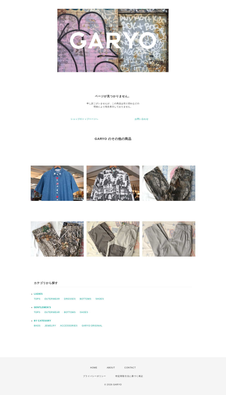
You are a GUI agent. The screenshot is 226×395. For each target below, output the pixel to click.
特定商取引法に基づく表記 (129, 376)
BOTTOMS (85, 299)
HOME (93, 367)
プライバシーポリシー (94, 376)
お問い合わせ (141, 119)
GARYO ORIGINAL (92, 325)
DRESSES (70, 299)
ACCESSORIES (69, 325)
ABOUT (111, 367)
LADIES (38, 294)
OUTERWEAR (52, 299)
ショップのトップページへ (84, 119)
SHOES (100, 299)
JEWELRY (50, 325)
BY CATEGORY (42, 321)
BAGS (37, 325)
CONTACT (130, 367)
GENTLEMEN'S (42, 307)
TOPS (37, 299)
